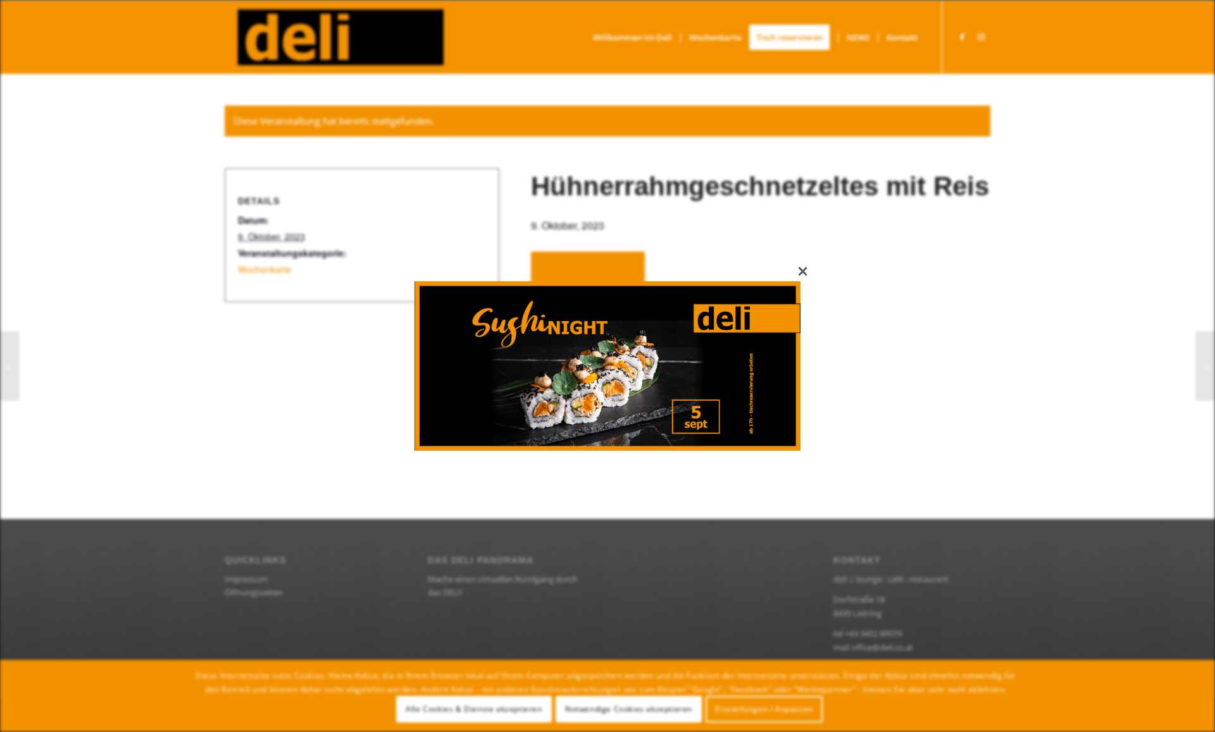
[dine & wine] (10, 366)
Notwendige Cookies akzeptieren (628, 709)
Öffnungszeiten (254, 592)
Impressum (246, 579)
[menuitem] (632, 37)
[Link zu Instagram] (980, 36)
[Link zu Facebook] (961, 36)
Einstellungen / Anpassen (764, 709)
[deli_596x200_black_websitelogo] (334, 37)
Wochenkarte (264, 269)
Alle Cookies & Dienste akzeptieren (474, 709)
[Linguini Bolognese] (1205, 366)
